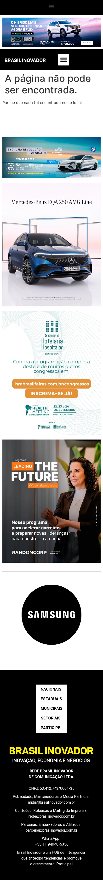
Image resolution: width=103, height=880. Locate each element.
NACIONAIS (51, 689)
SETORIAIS (51, 718)
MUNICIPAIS (52, 708)
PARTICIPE (50, 727)
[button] (52, 6)
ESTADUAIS (51, 699)
